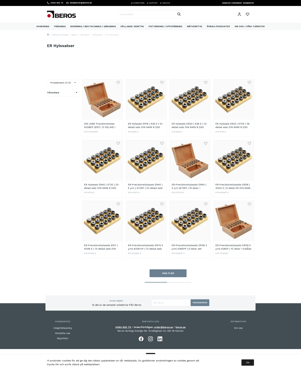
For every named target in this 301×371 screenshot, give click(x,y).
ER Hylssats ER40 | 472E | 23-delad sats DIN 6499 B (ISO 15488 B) (101, 188)
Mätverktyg (194, 26)
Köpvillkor (63, 338)
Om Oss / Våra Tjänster (250, 26)
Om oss (238, 328)
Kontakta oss (62, 333)
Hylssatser (98, 35)
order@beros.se (163, 327)
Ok (247, 362)
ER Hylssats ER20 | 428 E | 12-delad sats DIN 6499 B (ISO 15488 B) (189, 127)
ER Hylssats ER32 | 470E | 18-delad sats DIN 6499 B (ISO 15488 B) (232, 127)
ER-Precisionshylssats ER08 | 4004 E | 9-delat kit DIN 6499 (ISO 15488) (232, 188)
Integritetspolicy (62, 328)
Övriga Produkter (218, 26)
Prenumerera (200, 303)
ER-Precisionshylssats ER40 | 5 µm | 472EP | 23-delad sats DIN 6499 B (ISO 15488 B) (145, 188)
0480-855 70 (123, 327)
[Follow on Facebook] (141, 339)
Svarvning (42, 26)
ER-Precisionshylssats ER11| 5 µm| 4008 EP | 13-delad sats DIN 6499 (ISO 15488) (145, 249)
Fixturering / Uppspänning (165, 26)
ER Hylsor (85, 35)
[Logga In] (239, 14)
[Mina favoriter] (247, 14)
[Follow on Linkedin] (160, 339)
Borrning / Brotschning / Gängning (93, 26)
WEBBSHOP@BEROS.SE (81, 3)
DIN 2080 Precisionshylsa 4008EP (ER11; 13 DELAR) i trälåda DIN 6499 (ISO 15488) (101, 127)
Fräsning (60, 26)
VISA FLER (168, 273)
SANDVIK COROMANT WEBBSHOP (238, 3)
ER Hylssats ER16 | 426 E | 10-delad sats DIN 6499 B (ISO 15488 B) (145, 127)
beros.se (181, 327)
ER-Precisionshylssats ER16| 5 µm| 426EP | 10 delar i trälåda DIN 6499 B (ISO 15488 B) (233, 249)
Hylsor (74, 35)
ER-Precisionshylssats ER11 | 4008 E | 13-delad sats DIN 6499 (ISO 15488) (101, 249)
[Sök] (179, 14)
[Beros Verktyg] (61, 14)
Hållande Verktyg (132, 26)
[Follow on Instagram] (150, 339)
